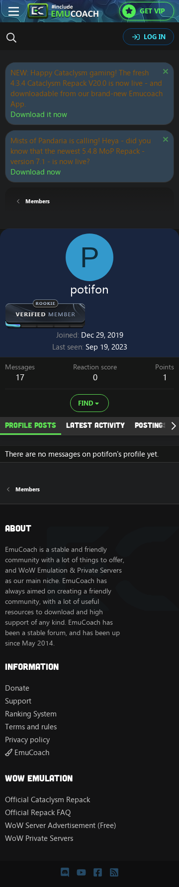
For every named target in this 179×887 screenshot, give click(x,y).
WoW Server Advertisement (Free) (60, 825)
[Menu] (13, 11)
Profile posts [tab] (30, 424)
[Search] (14, 38)
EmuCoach (30, 752)
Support (18, 701)
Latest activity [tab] (95, 424)
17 (19, 377)
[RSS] (114, 872)
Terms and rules (31, 726)
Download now (35, 172)
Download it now (38, 114)
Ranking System (31, 714)
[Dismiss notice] (164, 72)
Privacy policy (27, 739)
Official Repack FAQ (38, 812)
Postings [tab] (151, 424)
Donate (17, 688)
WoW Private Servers (39, 838)
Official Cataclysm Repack (47, 799)
